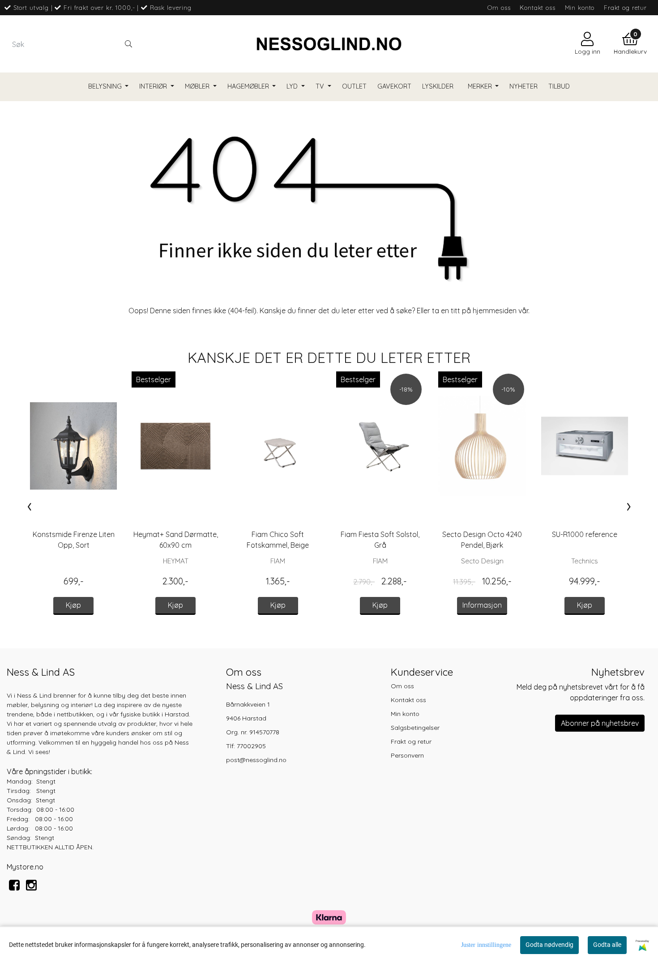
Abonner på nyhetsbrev (600, 723)
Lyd (292, 86)
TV (321, 86)
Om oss (498, 7)
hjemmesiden (495, 310)
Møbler (198, 86)
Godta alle (607, 944)
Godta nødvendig (549, 944)
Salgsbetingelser (415, 728)
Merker (481, 86)
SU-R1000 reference (584, 534)
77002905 (251, 746)
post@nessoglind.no (256, 760)
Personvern (407, 755)
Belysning (106, 86)
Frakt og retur (625, 7)
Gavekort (394, 86)
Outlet (354, 86)
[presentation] (29, 506)
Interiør (154, 86)
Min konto (580, 7)
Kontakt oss (537, 7)
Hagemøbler (249, 86)
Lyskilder (437, 86)
